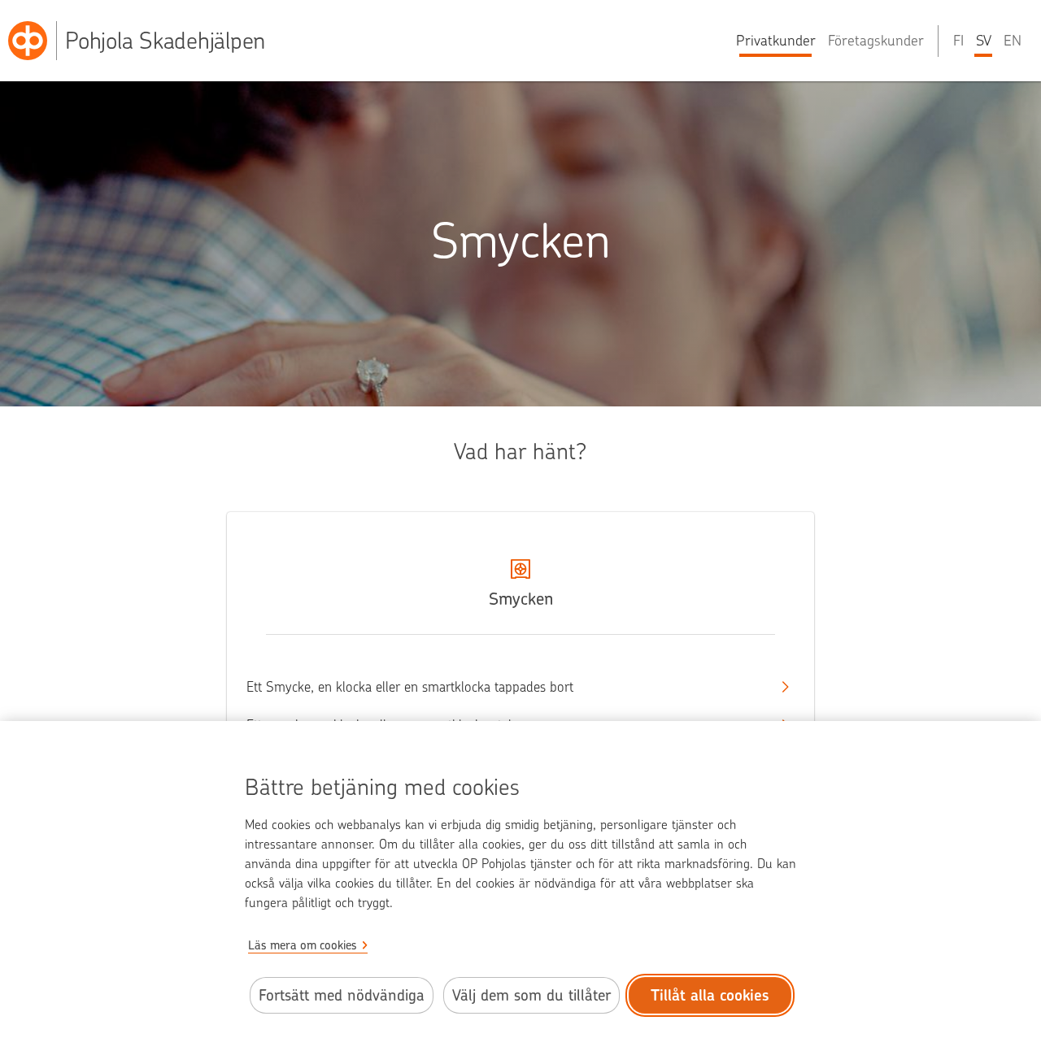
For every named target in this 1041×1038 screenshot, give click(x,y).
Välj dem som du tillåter (531, 995)
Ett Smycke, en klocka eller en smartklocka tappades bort (409, 687)
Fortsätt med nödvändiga (342, 995)
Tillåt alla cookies (710, 995)
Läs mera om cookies (302, 945)
